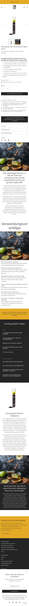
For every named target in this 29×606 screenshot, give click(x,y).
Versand (12, 51)
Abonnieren (14, 591)
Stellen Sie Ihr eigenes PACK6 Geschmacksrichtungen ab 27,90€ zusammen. (14, 119)
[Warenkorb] (27, 7)
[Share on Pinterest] (8, 140)
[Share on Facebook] (1, 140)
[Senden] (26, 533)
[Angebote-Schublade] (4, 7)
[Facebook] (9, 602)
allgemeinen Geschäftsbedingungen (15, 597)
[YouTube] (19, 602)
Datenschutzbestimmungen (10, 599)
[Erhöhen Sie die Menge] (7, 88)
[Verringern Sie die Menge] (2, 88)
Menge (3, 85)
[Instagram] (12, 602)
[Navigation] (1, 7)
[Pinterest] (16, 602)
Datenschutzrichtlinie (6, 530)
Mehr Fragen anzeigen (8, 352)
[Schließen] (26, 571)
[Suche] (24, 7)
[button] (3, 24)
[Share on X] (5, 140)
